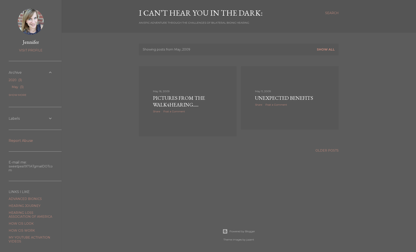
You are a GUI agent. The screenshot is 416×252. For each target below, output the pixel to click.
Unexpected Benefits (284, 98)
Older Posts (327, 150)
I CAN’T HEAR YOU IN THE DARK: (201, 13)
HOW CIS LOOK (21, 224)
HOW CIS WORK (22, 230)
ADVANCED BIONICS (25, 199)
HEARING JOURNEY (25, 206)
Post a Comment (174, 111)
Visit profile (30, 50)
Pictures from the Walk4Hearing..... (179, 101)
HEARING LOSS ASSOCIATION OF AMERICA (30, 215)
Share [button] (156, 111)
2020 (15, 80)
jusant (250, 239)
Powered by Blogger (242, 231)
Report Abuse (21, 141)
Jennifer (31, 42)
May (17, 87)
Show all (326, 49)
